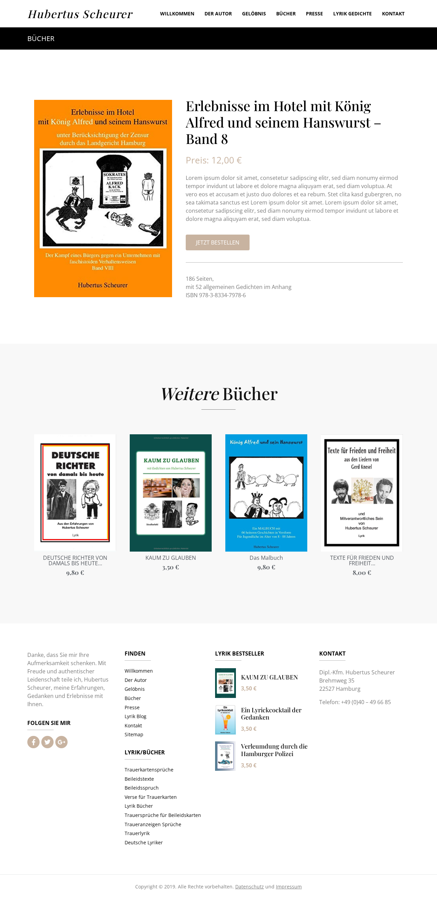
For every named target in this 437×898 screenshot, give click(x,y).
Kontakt (393, 13)
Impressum (289, 886)
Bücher (286, 13)
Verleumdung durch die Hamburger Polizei (274, 750)
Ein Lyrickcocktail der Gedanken (271, 714)
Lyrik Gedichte (352, 13)
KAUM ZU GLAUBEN (269, 677)
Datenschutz (249, 886)
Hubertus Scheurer (79, 13)
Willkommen (177, 13)
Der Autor (218, 13)
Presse (314, 13)
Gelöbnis (254, 13)
